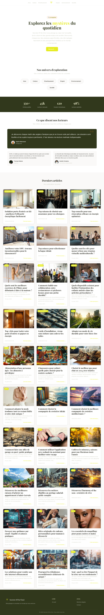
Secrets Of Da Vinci (17, 600)
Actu (29, 2)
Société (74, 2)
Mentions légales (81, 602)
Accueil (54, 602)
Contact (79, 605)
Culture (34, 2)
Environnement (66, 2)
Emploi (58, 2)
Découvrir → (52, 49)
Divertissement (42, 2)
